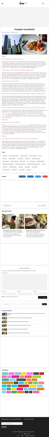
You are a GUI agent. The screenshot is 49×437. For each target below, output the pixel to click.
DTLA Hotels (20, 158)
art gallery (5, 155)
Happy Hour (5, 379)
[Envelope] (27, 433)
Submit (44, 304)
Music (4, 388)
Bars (9, 385)
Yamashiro (4, 113)
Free (9, 376)
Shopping (40, 385)
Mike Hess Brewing (35, 114)
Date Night (30, 373)
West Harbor (22, 169)
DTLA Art (5, 158)
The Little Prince (6, 169)
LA (27, 161)
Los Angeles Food (36, 376)
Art (26, 382)
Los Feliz (36, 373)
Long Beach (18, 373)
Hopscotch (4, 114)
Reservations (38, 129)
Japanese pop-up (14, 161)
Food (27, 392)
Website (35, 291)
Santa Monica (40, 388)
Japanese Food (6, 161)
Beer (25, 388)
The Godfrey (35, 167)
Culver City (12, 379)
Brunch (35, 382)
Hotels (16, 382)
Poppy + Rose (26, 114)
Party (24, 373)
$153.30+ (7, 67)
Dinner (13, 388)
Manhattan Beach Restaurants (33, 164)
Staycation (21, 167)
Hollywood (27, 158)
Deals (9, 388)
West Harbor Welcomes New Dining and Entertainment (23, 107)
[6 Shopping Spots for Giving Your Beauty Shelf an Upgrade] (4, 318)
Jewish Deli (22, 161)
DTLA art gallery (12, 158)
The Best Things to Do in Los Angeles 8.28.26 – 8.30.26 (19, 325)
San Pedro (5, 167)
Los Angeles (32, 161)
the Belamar (27, 167)
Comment (5, 272)
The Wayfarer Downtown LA (13, 59)
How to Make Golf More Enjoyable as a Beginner (18, 329)
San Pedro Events (12, 167)
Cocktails (14, 392)
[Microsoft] (25, 433)
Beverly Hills (32, 385)
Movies (28, 379)
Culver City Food (33, 155)
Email (19, 291)
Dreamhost (32, 431)
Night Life (14, 385)
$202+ (8, 78)
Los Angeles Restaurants (7, 382)
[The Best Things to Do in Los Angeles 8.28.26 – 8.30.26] (4, 325)
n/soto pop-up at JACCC (11, 122)
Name (4, 291)
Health (4, 385)
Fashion (21, 382)
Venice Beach (28, 376)
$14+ (25, 102)
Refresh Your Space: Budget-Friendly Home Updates (19, 332)
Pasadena (41, 382)
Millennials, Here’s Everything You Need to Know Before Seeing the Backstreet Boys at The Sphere (27, 314)
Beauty (4, 376)
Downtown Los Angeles (23, 385)
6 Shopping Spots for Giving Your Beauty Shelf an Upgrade (13, 231)
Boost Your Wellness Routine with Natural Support (35, 231)
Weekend (11, 373)
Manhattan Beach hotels (20, 164)
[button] (2, 3)
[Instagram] (22, 433)
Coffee (41, 373)
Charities (34, 379)
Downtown (5, 373)
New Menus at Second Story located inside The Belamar (23, 94)
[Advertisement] (24, 17)
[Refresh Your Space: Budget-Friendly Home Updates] (4, 333)
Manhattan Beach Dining (8, 164)
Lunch (30, 382)
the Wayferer (14, 169)
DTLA (40, 155)
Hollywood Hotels (36, 158)
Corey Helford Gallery (13, 155)
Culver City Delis (23, 155)
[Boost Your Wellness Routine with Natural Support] (4, 321)
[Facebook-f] (19, 433)
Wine (4, 392)
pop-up (43, 164)
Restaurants (21, 392)
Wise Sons (29, 169)
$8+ (18, 89)
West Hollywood (32, 388)
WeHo (22, 376)
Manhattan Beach (40, 161)
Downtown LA (15, 376)
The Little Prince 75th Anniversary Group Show (20, 139)
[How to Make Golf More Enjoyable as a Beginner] (4, 329)
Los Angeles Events (21, 379)
